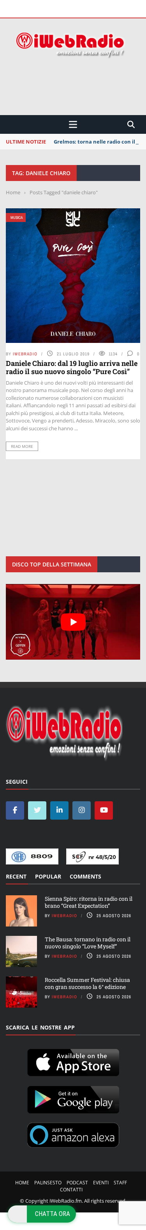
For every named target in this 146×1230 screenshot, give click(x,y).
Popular (48, 876)
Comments (85, 876)
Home (22, 1182)
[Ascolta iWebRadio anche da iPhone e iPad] (73, 1061)
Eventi (101, 1182)
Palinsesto (48, 1182)
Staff (120, 1182)
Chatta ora (52, 1214)
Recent (16, 876)
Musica (17, 217)
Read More (22, 446)
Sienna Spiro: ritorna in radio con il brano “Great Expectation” (88, 902)
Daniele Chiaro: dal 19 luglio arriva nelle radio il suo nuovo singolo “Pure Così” (71, 367)
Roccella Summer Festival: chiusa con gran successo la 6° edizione (87, 983)
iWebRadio (25, 354)
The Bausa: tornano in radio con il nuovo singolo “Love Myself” (87, 942)
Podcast (77, 1182)
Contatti (71, 1189)
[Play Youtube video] (73, 622)
